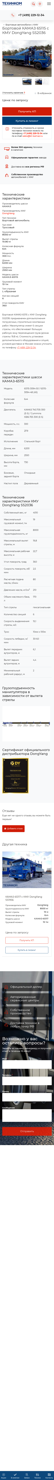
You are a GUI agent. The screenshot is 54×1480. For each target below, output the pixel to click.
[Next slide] (47, 58)
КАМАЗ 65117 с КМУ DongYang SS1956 (23, 898)
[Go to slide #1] (27, 81)
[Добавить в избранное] (44, 858)
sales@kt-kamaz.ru (32, 136)
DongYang (8, 213)
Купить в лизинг (27, 950)
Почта (5, 1091)
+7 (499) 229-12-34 (31, 15)
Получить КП (27, 940)
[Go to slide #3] (46, 81)
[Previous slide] (7, 58)
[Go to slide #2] (38, 81)
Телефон (7, 1075)
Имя (4, 1059)
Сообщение (8, 1108)
